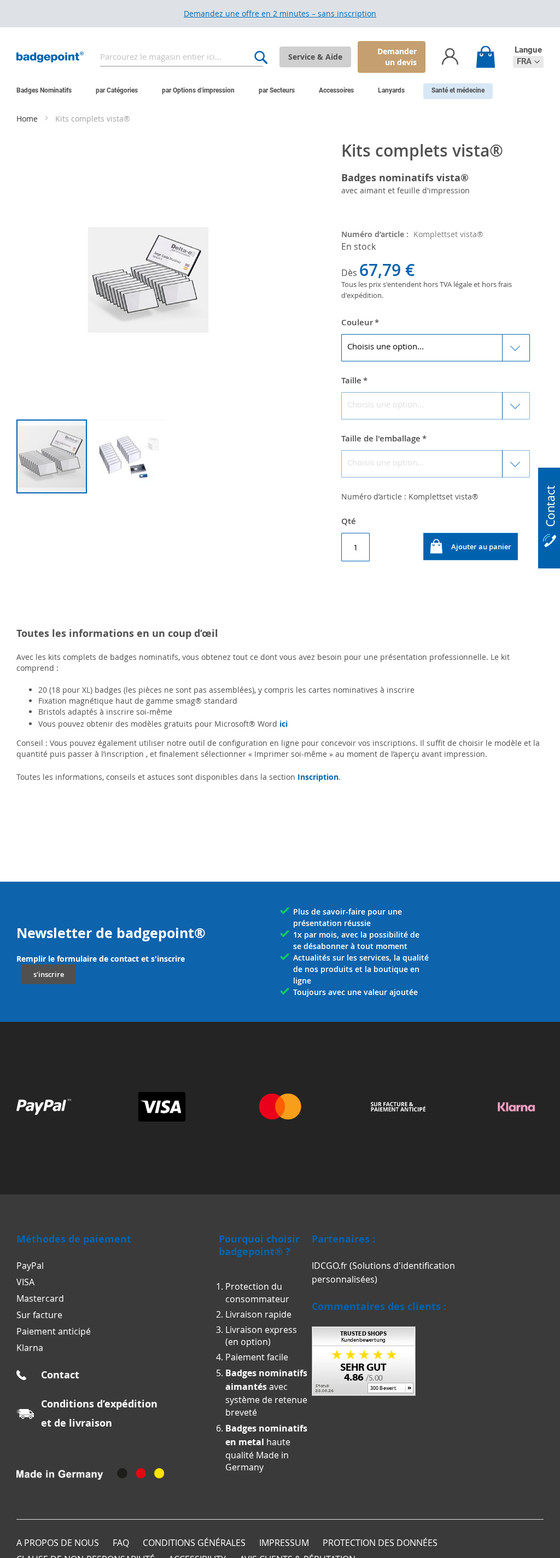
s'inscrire (48, 974)
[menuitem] (44, 90)
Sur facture (39, 1315)
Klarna (29, 1348)
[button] (528, 61)
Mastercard (40, 1298)
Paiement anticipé (53, 1331)
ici (283, 723)
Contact (60, 1375)
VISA (25, 1282)
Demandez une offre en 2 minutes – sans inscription (280, 13)
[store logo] (50, 57)
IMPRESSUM (284, 1543)
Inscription (318, 777)
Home (28, 118)
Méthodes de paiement (73, 1239)
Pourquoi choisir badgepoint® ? (259, 1245)
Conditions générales (194, 1543)
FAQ (121, 1543)
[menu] (272, 91)
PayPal (30, 1266)
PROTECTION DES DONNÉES (380, 1543)
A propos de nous (57, 1543)
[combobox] (182, 57)
